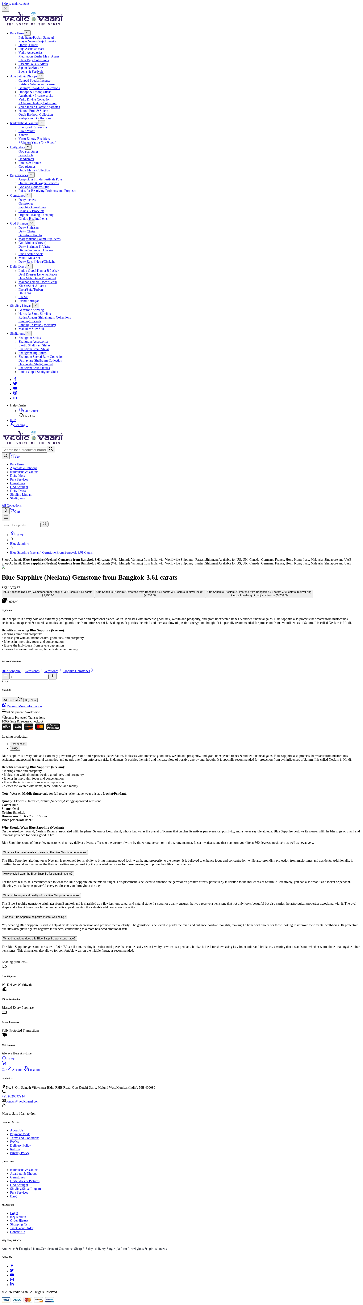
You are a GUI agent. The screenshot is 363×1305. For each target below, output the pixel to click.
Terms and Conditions (24, 1138)
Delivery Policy (20, 1145)
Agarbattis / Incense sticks (35, 95)
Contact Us (17, 1232)
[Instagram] (15, 393)
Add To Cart (10, 700)
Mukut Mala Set (29, 258)
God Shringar (19, 223)
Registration (18, 1217)
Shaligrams (17, 333)
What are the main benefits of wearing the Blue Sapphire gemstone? (44, 852)
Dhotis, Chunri (28, 45)
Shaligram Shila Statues (34, 368)
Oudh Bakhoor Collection (35, 114)
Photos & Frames (29, 163)
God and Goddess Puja (33, 187)
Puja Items (17, 33)
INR (13, 420)
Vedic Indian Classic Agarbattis (39, 107)
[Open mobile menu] (6, 517)
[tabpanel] (181, 799)
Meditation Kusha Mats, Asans (38, 56)
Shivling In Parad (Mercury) (37, 325)
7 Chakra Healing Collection (37, 103)
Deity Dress (18, 266)
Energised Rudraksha (32, 127)
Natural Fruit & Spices (33, 110)
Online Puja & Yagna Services (38, 183)
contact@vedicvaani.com (22, 1101)
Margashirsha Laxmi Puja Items (39, 239)
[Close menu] (5, 8)
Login (14, 1213)
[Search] (51, 449)
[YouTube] (12, 1275)
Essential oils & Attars (33, 64)
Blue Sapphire (19, 543)
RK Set (23, 297)
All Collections (12, 505)
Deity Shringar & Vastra (34, 246)
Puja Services (19, 175)
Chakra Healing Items (32, 218)
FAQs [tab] (15, 748)
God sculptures (28, 151)
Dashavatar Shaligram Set (35, 364)
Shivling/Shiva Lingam (25, 1188)
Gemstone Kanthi (30, 235)
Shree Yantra (26, 131)
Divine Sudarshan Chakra (35, 250)
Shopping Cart (19, 1224)
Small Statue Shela (30, 254)
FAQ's (14, 1141)
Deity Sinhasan (28, 227)
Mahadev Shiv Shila (31, 328)
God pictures (27, 166)
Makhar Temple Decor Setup (37, 282)
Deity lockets (27, 199)
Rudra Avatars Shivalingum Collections (44, 317)
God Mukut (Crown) (32, 242)
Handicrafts (26, 159)
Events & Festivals (30, 71)
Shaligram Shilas (29, 338)
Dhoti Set (24, 293)
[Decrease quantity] (6, 676)
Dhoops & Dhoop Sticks (34, 92)
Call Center (30, 411)
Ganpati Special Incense (34, 80)
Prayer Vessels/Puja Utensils (37, 41)
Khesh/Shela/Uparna (32, 285)
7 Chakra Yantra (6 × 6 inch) (37, 142)
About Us (16, 1130)
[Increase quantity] (53, 676)
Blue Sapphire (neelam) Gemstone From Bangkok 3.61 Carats (51, 552)
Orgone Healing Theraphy (36, 215)
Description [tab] (18, 744)
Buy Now (30, 700)
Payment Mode (20, 1134)
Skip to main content (15, 3)
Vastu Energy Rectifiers (34, 138)
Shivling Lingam (21, 305)
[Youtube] (15, 389)
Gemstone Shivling (31, 310)
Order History (19, 1220)
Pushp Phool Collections (34, 118)
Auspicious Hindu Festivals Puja (40, 179)
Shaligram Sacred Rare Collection (40, 356)
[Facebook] (15, 379)
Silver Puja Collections (33, 60)
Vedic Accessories (30, 52)
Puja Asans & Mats (31, 49)
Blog (13, 1196)
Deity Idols (17, 147)
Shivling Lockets (29, 321)
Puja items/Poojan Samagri (36, 37)
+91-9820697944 (13, 1096)
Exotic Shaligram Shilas (34, 345)
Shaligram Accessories (33, 341)
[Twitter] (15, 384)
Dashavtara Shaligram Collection (40, 360)
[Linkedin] (15, 398)
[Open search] (6, 456)
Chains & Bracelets (31, 211)
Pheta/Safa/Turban (30, 289)
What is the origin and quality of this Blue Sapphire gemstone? (41, 895)
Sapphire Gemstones (32, 207)
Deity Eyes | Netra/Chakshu (36, 261)
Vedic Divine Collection (34, 99)
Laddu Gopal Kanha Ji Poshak (38, 270)
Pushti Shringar (28, 301)
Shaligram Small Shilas (33, 349)
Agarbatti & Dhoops (23, 76)
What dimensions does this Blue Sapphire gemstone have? (39, 938)
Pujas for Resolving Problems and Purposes (47, 190)
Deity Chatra (27, 231)
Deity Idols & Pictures (24, 1181)
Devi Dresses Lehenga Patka (37, 274)
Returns (15, 1149)
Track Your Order (21, 1228)
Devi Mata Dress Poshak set (37, 278)
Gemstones (17, 195)
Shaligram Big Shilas (32, 353)
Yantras (23, 135)
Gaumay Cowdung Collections (39, 88)
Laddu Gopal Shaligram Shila (38, 372)
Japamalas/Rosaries (31, 67)
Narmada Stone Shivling (34, 313)
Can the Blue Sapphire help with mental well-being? (34, 916)
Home (19, 535)
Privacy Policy (19, 1153)
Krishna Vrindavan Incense (36, 84)
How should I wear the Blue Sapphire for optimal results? (37, 873)
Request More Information (24, 706)
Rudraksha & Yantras (24, 123)
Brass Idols (25, 155)
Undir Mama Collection (34, 170)
